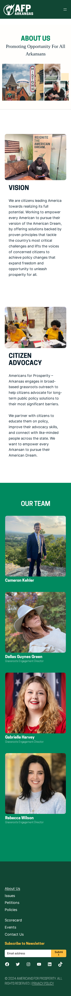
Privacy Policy (43, 983)
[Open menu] (65, 9)
